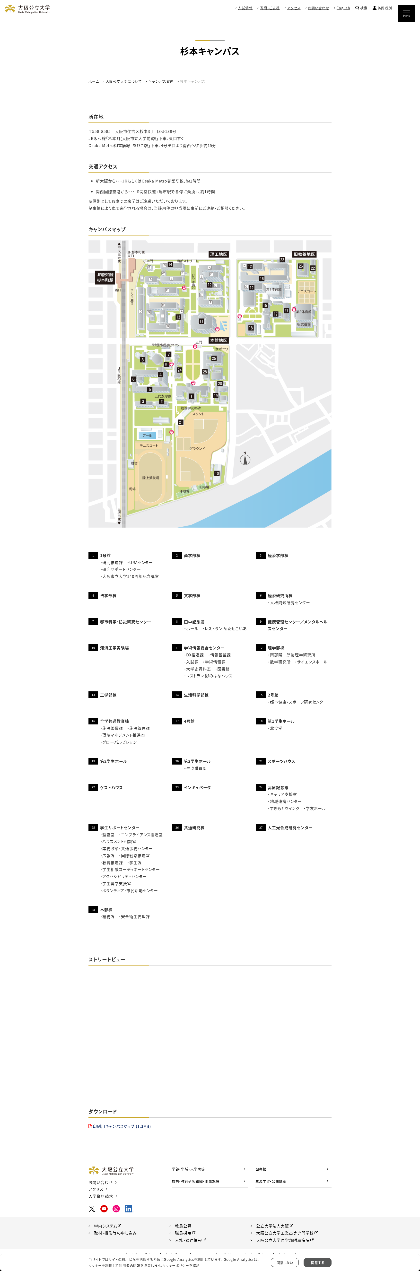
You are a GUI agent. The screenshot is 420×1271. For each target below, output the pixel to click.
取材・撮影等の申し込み (115, 1233)
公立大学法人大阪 (272, 1226)
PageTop (400, 1245)
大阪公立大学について (124, 81)
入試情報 (245, 7)
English (343, 7)
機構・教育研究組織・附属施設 (195, 1181)
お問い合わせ (318, 7)
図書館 (260, 1169)
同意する (317, 1262)
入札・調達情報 (188, 1240)
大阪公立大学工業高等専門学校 (285, 1233)
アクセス (294, 7)
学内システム (105, 1226)
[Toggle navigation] (406, 13)
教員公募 (183, 1226)
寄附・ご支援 (270, 7)
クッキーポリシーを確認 (181, 1265)
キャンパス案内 (161, 81)
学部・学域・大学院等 (188, 1169)
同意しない (285, 1262)
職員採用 (183, 1233)
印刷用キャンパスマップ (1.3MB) (122, 1126)
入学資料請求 (100, 1196)
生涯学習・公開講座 (271, 1181)
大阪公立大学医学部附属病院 (283, 1240)
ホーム (93, 81)
